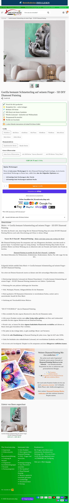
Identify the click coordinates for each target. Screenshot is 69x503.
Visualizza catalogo (2, 12)
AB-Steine (12, 211)
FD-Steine (21, 211)
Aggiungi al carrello (37, 186)
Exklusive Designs (52, 376)
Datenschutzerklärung (8, 460)
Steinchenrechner (24, 486)
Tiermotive (52, 374)
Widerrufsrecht (8, 456)
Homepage (3, 18)
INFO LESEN (42, 3)
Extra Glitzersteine (9, 150)
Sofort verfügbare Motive (51, 379)
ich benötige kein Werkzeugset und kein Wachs (21, 179)
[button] (7, 184)
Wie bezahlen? (24, 473)
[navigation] (32, 85)
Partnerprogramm (8, 473)
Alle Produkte (23, 454)
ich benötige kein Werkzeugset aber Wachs (20, 177)
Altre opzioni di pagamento (34, 195)
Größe (5, 129)
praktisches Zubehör (51, 387)
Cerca (48, 12)
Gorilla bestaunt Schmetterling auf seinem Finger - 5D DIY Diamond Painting (14, 438)
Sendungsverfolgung (24, 467)
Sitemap (21, 488)
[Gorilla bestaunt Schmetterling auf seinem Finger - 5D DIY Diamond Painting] (14, 423)
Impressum (6, 454)
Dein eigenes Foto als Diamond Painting (52, 377)
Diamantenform (8, 142)
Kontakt (5, 471)
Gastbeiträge (23, 484)
